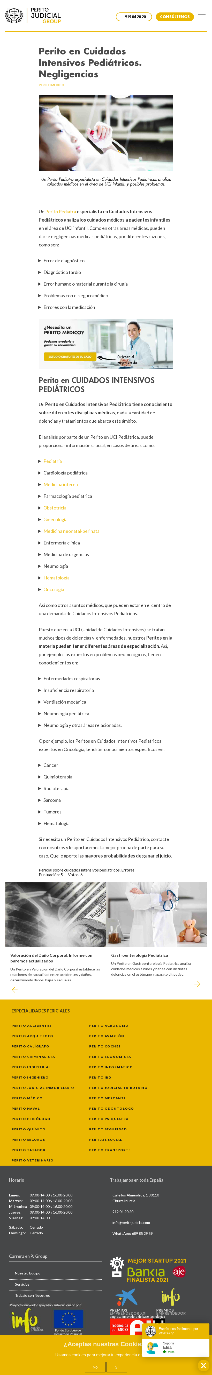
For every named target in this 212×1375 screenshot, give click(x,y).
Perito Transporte (110, 1150)
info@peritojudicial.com (131, 1222)
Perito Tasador (29, 1150)
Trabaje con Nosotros (32, 1295)
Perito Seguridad (108, 1129)
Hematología (56, 577)
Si (116, 1367)
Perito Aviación (106, 1036)
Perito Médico (27, 1098)
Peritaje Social (105, 1140)
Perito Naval (26, 1108)
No (95, 1367)
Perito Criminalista (33, 1057)
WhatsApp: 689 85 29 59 (132, 1233)
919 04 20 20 (122, 1211)
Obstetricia (54, 508)
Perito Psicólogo (31, 1119)
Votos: (74, 874)
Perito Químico (29, 1129)
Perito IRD (100, 1077)
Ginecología (55, 519)
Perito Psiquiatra (109, 1119)
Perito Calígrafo (30, 1046)
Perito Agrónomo (109, 1025)
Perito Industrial (31, 1067)
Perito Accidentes (32, 1025)
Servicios (22, 1284)
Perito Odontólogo (111, 1108)
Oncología (53, 589)
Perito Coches (105, 1046)
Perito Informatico (111, 1067)
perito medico (51, 85)
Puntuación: (49, 874)
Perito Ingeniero (30, 1077)
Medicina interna (60, 484)
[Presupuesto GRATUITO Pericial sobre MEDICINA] (106, 344)
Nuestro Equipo (27, 1273)
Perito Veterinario (33, 1160)
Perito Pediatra (61, 211)
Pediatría (52, 461)
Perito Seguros (28, 1140)
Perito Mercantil (108, 1098)
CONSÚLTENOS (175, 16)
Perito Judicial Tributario (118, 1088)
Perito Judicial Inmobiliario (43, 1088)
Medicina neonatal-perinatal (72, 531)
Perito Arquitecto (33, 1036)
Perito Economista (110, 1057)
